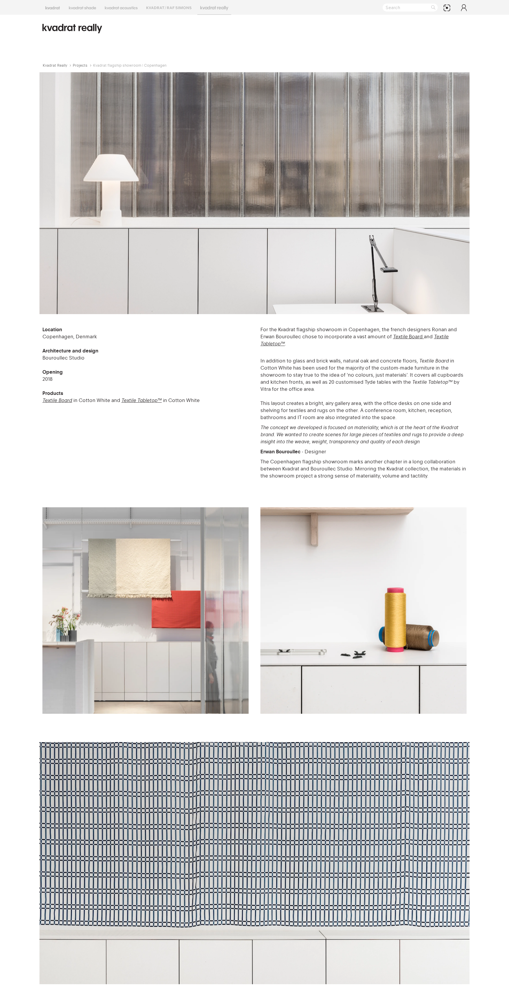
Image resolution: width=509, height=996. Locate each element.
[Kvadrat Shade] (82, 7)
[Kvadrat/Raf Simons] (168, 7)
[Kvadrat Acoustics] (121, 7)
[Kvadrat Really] (214, 7)
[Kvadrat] (52, 7)
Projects (80, 65)
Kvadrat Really (55, 65)
